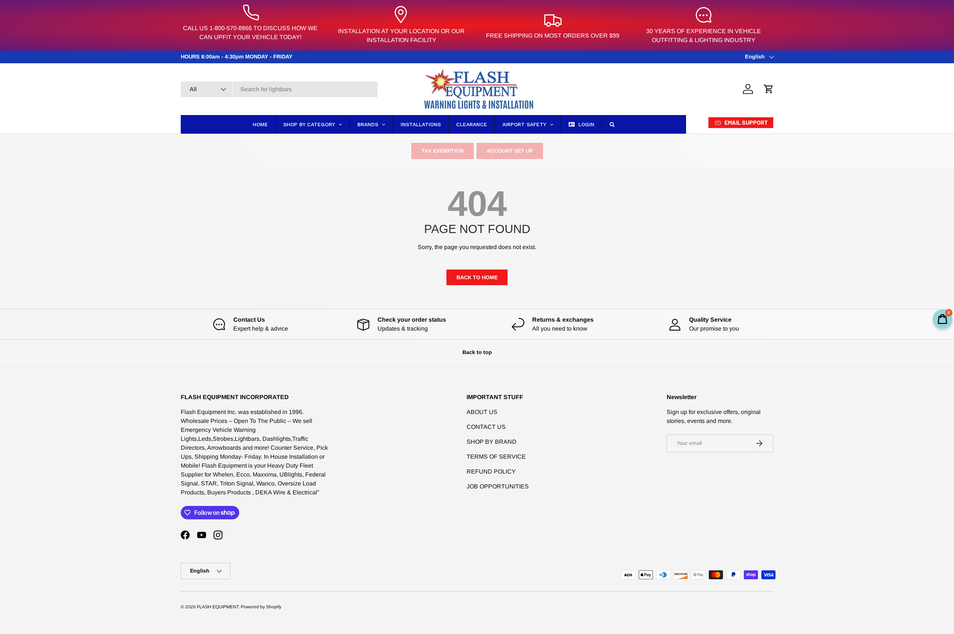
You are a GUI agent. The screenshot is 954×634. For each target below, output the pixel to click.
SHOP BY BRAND (492, 442)
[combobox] (279, 89)
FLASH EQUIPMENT (217, 606)
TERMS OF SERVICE (496, 456)
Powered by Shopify (261, 606)
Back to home (477, 277)
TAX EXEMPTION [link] (442, 151)
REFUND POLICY (491, 471)
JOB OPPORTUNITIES (498, 486)
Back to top (477, 352)
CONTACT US (486, 427)
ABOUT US (482, 412)
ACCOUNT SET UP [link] (510, 151)
